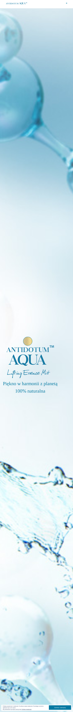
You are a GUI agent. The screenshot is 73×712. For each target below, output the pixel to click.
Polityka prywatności (27, 709)
